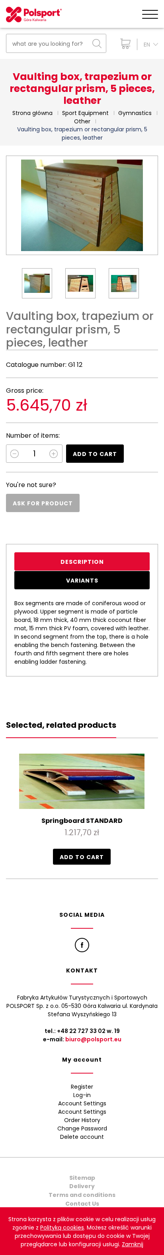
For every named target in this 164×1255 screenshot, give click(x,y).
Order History (82, 1120)
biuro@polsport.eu (93, 1039)
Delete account (82, 1137)
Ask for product (43, 503)
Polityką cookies (62, 1228)
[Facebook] (82, 945)
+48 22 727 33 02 (81, 1031)
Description (82, 562)
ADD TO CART (95, 454)
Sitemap (82, 1178)
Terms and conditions (82, 1195)
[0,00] (124, 44)
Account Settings (82, 1103)
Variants (82, 581)
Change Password (82, 1128)
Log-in (82, 1095)
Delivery (82, 1186)
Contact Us (82, 1204)
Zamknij (132, 1244)
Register (82, 1087)
